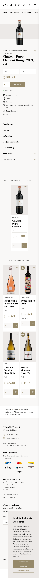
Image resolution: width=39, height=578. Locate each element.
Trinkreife (7, 154)
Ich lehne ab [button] (23, 566)
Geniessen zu (9, 160)
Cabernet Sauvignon (13, 105)
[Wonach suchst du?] (29, 5)
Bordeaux (9, 102)
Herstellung (8, 148)
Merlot (23, 105)
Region (6, 130)
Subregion (7, 136)
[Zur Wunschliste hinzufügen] (35, 51)
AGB (4, 559)
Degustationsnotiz (11, 142)
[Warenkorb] (24, 5)
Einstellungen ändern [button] (23, 570)
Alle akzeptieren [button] (23, 561)
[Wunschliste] (19, 5)
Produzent (8, 124)
